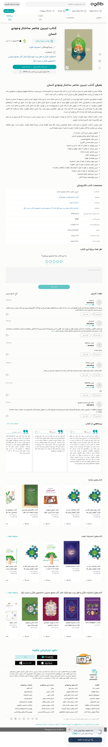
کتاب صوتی (50, 692)
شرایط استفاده (66, 724)
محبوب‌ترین (10, 294)
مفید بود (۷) (96, 354)
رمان (52, 688)
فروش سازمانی (94, 698)
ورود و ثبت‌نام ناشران (92, 724)
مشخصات (70, 17)
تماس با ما (96, 688)
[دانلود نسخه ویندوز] (25, 663)
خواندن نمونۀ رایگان (43, 41)
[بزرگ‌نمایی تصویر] (67, 67)
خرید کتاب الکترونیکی (34, 67)
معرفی (98, 17)
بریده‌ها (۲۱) (10, 17)
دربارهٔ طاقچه (95, 692)
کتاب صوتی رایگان (48, 702)
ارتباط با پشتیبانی (41, 724)
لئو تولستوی (28, 692)
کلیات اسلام (74, 197)
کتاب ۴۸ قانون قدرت (71, 698)
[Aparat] (15, 719)
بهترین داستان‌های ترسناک (23, 709)
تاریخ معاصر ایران (48, 698)
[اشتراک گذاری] (99, 54)
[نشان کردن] (99, 68)
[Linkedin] (24, 719)
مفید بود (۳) (96, 395)
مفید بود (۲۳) (97, 314)
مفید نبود (85, 314)
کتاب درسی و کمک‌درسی (46, 712)
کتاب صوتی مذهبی (48, 705)
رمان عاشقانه (28, 695)
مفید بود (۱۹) (96, 335)
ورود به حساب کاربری (12, 4)
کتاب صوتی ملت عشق (70, 702)
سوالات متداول (54, 724)
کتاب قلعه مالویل (72, 692)
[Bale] (36, 719)
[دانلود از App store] (47, 663)
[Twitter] (20, 719)
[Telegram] (32, 719)
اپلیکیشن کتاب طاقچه (92, 705)
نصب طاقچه (9, 11)
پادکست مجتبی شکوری (24, 705)
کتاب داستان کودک (47, 709)
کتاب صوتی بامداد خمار (70, 705)
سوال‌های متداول (94, 695)
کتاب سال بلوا (73, 688)
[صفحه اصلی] (97, 4)
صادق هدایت (28, 698)
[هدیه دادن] (99, 61)
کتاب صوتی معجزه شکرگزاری (68, 712)
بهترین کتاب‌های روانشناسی (23, 712)
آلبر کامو (29, 688)
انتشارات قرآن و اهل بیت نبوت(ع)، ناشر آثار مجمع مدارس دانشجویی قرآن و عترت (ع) (51, 208)
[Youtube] (28, 719)
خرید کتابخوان (94, 702)
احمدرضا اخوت (73, 203)
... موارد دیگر (25, 657)
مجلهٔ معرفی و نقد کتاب (91, 712)
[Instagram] (11, 719)
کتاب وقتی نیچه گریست (69, 709)
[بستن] (69, 729)
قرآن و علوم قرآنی (64, 197)
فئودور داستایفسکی (25, 702)
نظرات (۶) (40, 17)
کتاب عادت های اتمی (71, 695)
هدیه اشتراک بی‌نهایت (92, 709)
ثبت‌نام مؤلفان (78, 724)
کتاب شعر (50, 695)
